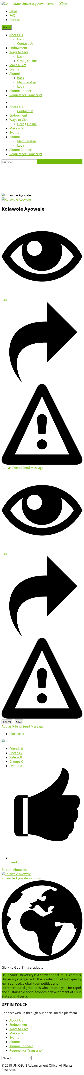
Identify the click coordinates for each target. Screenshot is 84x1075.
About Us (16, 35)
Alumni (14, 73)
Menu (6, 27)
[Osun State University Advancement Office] (34, 4)
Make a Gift (17, 65)
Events (14, 69)
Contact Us (25, 43)
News (13, 11)
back (20, 39)
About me (20, 869)
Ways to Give (18, 52)
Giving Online (27, 61)
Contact (15, 20)
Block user (17, 734)
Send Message (33, 468)
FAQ (12, 15)
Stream (7, 869)
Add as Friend (12, 468)
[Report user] (42, 463)
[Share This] (42, 381)
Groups (16, 761)
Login (21, 86)
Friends (16, 748)
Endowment (18, 48)
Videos (15, 757)
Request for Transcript (25, 95)
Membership (26, 82)
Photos (15, 753)
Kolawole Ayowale (15, 878)
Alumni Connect (21, 91)
